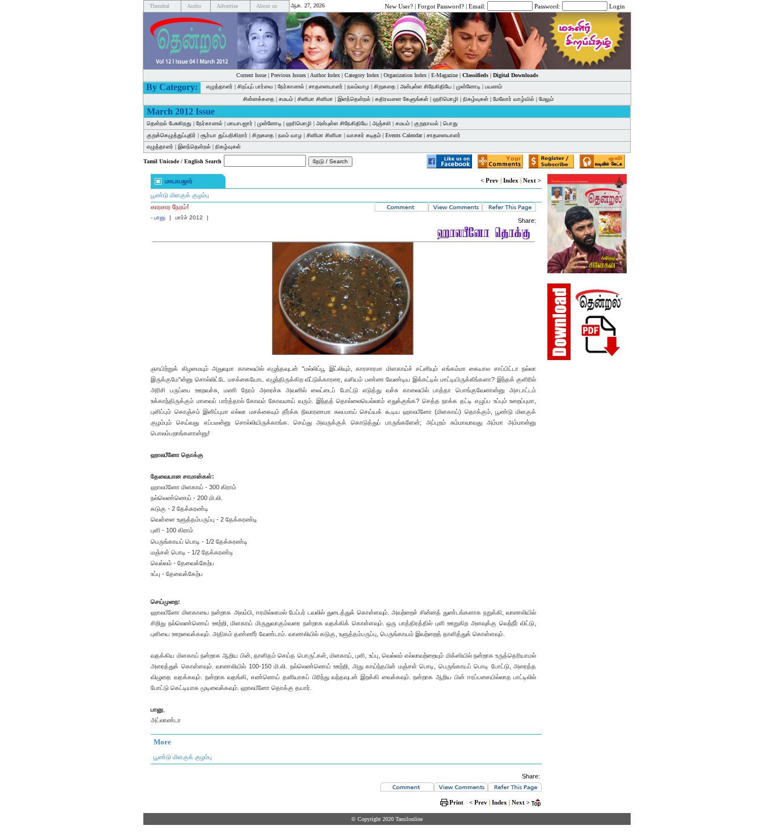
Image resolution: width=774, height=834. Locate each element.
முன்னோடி (468, 86)
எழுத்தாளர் (219, 86)
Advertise (227, 6)
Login (617, 5)
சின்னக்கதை (258, 99)
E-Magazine (444, 75)
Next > (532, 180)
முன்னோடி (269, 123)
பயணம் (493, 86)
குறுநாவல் (426, 123)
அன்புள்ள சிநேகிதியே (426, 86)
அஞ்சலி (381, 123)
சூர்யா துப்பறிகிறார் (224, 135)
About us (266, 6)
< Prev (489, 180)
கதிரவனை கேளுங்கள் (401, 99)
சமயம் (286, 99)
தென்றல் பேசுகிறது (169, 123)
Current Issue (251, 75)
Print (456, 802)
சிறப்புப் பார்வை (255, 86)
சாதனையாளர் (326, 86)
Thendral (159, 6)
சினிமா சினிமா (315, 99)
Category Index (362, 75)
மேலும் (546, 99)
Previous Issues (288, 75)
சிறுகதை (384, 86)
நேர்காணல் (291, 86)
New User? (399, 5)
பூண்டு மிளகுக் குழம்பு (180, 195)
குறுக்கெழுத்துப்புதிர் (171, 135)
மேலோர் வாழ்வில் (513, 99)
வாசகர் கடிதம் (364, 135)
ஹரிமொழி (445, 99)
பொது (450, 123)
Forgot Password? (441, 5)
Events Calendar (403, 135)
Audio (194, 6)
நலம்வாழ (358, 86)
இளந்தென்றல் (354, 99)
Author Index (325, 75)
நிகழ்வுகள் (475, 99)
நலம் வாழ (290, 135)
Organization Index (405, 75)
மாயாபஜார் (240, 123)
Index (510, 180)
